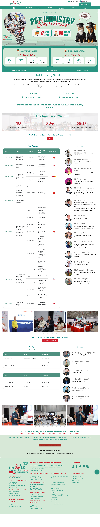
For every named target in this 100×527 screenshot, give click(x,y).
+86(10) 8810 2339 (37, 508)
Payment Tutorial (76, 476)
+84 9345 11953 (13, 487)
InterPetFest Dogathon (57, 504)
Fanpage (47, 453)
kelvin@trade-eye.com (37, 488)
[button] (3, 322)
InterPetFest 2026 (85, 4)
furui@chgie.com (35, 507)
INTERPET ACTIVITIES (38, 7)
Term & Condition (76, 480)
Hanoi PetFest (55, 499)
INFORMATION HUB (84, 7)
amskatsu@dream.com (37, 496)
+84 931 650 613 (15, 477)
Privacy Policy (75, 482)
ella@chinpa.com (14, 504)
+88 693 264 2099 (37, 490)
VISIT (73, 7)
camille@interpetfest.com (38, 477)
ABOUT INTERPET (27, 7)
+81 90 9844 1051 (36, 498)
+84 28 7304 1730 (75, 1)
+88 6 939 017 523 (37, 479)
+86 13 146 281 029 (16, 506)
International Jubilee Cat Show (59, 482)
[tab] (19, 70)
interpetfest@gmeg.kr (16, 493)
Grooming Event (55, 488)
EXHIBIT (50, 7)
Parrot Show (54, 502)
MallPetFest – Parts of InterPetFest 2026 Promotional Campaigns (59, 495)
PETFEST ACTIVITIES (61, 7)
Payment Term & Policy (78, 478)
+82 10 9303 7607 (16, 495)
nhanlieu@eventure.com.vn (17, 484)
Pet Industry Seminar (56, 480)
